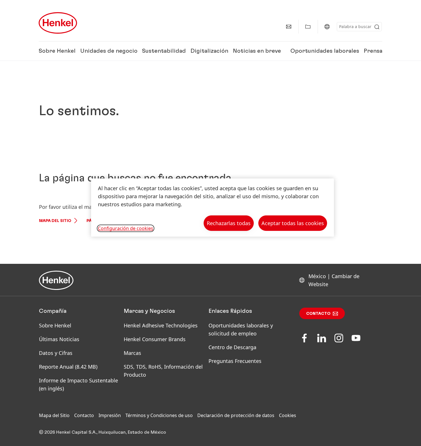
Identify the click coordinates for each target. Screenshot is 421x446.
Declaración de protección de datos (235, 415)
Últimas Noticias (59, 339)
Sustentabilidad (164, 51)
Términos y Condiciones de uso (159, 415)
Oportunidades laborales (324, 51)
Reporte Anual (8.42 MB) (68, 366)
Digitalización (209, 51)
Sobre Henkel (57, 51)
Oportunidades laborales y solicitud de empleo (240, 329)
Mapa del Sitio (55, 221)
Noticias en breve (257, 51)
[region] (212, 207)
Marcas (132, 352)
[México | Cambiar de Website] (327, 27)
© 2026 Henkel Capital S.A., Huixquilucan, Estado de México (102, 432)
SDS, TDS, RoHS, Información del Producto (163, 370)
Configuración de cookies (125, 228)
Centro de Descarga (232, 347)
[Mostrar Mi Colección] (308, 27)
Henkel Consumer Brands (155, 339)
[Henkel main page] (58, 22)
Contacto (318, 314)
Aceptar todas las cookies (292, 223)
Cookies (287, 415)
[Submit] (376, 27)
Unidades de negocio (108, 51)
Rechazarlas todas (229, 223)
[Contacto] (289, 27)
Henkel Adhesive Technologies (161, 325)
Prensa (373, 51)
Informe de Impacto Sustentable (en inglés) (78, 384)
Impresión (110, 415)
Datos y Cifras (55, 352)
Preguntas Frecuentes (234, 360)
